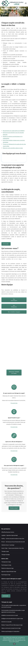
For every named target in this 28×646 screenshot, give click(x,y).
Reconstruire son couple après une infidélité (13, 130)
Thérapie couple (5, 551)
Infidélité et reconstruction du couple (9, 615)
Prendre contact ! (14, 508)
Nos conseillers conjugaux (14, 312)
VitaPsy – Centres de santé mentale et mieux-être (12, 538)
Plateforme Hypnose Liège (7, 568)
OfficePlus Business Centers (7, 532)
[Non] (26, 641)
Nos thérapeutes (14, 306)
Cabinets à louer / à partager (7, 545)
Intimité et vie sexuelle (6, 621)
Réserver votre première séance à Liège (13, 148)
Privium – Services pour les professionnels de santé (13, 541)
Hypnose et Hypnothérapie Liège (8, 571)
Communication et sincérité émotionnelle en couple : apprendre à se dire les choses (13, 611)
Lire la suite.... (6, 244)
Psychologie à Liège (5, 574)
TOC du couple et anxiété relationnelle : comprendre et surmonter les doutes (13, 606)
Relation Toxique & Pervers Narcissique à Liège (11, 625)
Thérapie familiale (5, 554)
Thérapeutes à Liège (6, 561)
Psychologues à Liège (6, 565)
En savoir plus (14, 403)
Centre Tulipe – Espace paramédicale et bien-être (12, 548)
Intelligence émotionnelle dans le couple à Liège (12, 618)
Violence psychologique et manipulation (10, 631)
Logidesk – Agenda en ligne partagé (9, 535)
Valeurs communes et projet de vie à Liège (11, 628)
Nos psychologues (14, 299)
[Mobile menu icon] (26, 3)
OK (14, 643)
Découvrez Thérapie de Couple (14, 372)
